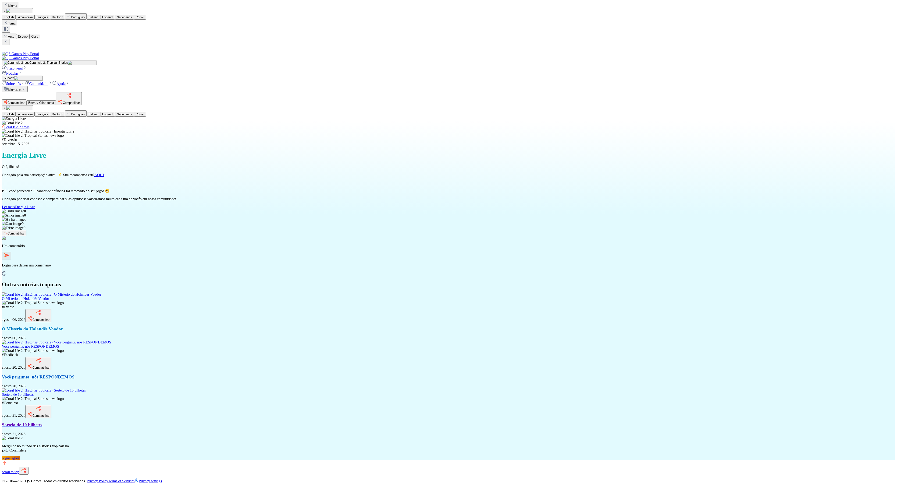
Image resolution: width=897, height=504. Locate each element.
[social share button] (23, 471)
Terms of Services (121, 481)
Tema (11, 23)
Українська (25, 17)
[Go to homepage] (448, 56)
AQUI (99, 175)
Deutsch (57, 17)
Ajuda (61, 84)
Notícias (12, 73)
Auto (11, 36)
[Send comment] (6, 255)
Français (42, 17)
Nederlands (124, 17)
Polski (140, 17)
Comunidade (38, 84)
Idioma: (14, 89)
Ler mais (18, 207)
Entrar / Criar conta (41, 103)
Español (107, 17)
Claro (34, 36)
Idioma (12, 5)
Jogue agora (11, 458)
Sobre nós (13, 84)
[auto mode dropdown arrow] (6, 29)
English (9, 17)
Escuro (23, 36)
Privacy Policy (97, 481)
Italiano (93, 17)
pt (5, 10)
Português (78, 17)
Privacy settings (150, 481)
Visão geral (14, 68)
